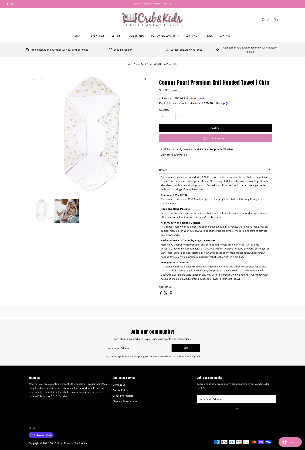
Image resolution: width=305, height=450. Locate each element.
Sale (210, 36)
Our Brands (136, 36)
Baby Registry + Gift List (106, 36)
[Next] (220, 3)
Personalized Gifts (163, 36)
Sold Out (215, 128)
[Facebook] (7, 4)
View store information (174, 154)
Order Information (123, 395)
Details (163, 169)
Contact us (165, 286)
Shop (78, 36)
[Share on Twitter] (166, 293)
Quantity (164, 109)
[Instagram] (12, 4)
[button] (215, 98)
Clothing (192, 36)
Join (186, 347)
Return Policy (120, 390)
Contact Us (119, 384)
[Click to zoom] (145, 79)
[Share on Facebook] (161, 293)
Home (129, 64)
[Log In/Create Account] (268, 19)
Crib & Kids (56, 443)
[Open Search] (263, 19)
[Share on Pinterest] (171, 293)
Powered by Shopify (75, 443)
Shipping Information (125, 401)
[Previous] (84, 3)
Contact (225, 36)
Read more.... (66, 396)
